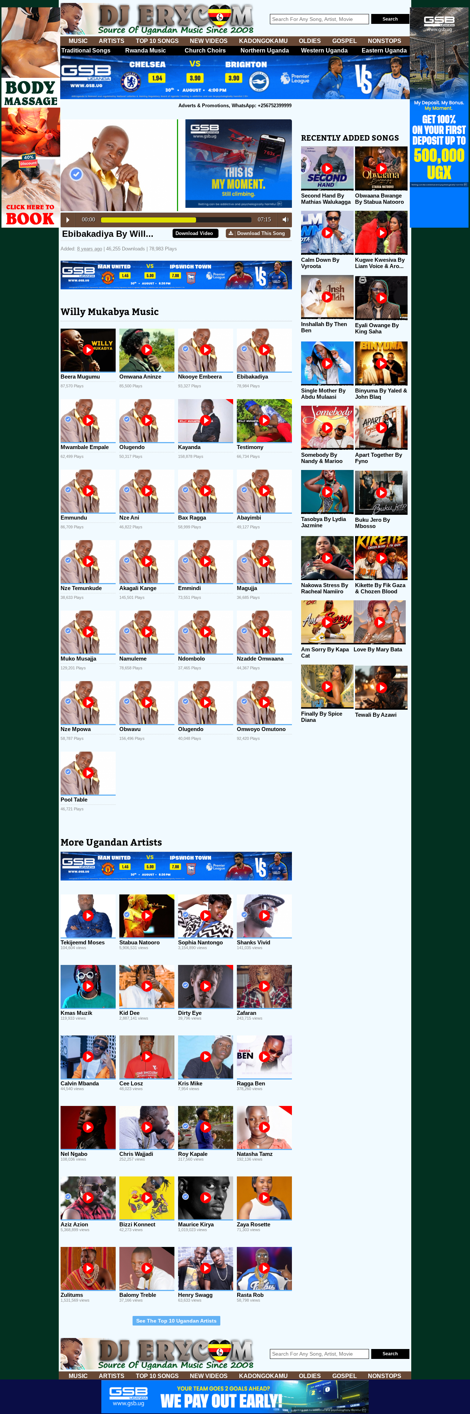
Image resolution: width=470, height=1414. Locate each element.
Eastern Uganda (384, 50)
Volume (284, 219)
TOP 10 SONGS (157, 41)
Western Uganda (324, 50)
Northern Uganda (265, 50)
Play (67, 220)
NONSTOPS (384, 41)
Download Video (194, 233)
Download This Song (261, 233)
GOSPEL (344, 41)
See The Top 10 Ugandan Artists (176, 1321)
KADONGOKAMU (263, 41)
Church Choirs (205, 50)
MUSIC (78, 41)
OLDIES (310, 41)
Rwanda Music (145, 50)
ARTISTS (111, 41)
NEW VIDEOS (209, 41)
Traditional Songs (86, 50)
